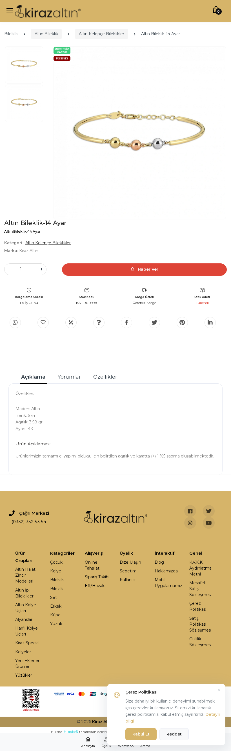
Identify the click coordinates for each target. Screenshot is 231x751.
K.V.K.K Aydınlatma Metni (200, 568)
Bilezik (56, 588)
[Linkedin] (210, 322)
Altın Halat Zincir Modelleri (25, 575)
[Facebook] (126, 322)
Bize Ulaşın (130, 562)
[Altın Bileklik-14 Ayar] (140, 133)
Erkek (55, 606)
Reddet (174, 734)
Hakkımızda (166, 571)
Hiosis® (71, 732)
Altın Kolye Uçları (25, 607)
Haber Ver (147, 269)
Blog (159, 562)
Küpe (55, 614)
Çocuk (56, 562)
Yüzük (56, 623)
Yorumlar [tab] (69, 377)
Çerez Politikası (197, 606)
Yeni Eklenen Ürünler (28, 663)
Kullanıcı (128, 579)
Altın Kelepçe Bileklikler (101, 33)
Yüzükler (23, 675)
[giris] (43, 322)
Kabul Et (141, 734)
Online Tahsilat (92, 565)
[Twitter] (154, 322)
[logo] (48, 10)
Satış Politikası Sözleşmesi (200, 624)
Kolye (55, 571)
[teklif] (71, 322)
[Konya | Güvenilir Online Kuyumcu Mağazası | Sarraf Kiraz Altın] (115, 517)
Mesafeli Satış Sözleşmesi (200, 588)
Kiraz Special (27, 642)
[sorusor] (99, 322)
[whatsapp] (15, 322)
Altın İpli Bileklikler (24, 593)
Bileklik (11, 33)
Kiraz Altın (102, 721)
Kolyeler (23, 651)
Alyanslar (23, 619)
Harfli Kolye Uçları (26, 631)
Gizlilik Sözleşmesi (200, 641)
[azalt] (33, 269)
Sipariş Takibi (97, 576)
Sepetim (128, 571)
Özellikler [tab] (105, 377)
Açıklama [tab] (33, 377)
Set (53, 597)
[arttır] (41, 269)
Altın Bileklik (46, 33)
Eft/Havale (95, 585)
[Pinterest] (182, 322)
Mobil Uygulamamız (168, 582)
